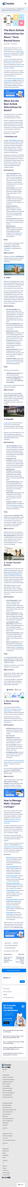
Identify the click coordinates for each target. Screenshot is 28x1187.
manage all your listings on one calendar (13, 846)
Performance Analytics (12, 899)
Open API (5, 1125)
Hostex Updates (7, 991)
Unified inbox (6, 1075)
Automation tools (7, 1107)
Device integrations (8, 1120)
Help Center (6, 1151)
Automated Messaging (12, 866)
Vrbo (5, 281)
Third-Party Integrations (13, 883)
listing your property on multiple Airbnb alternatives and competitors (12, 821)
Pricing (4, 1168)
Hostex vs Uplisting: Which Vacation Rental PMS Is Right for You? (13, 1048)
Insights (5, 994)
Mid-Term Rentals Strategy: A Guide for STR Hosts (13, 1031)
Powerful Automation (12, 875)
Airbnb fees (6, 250)
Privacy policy (6, 1172)
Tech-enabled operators (9, 1140)
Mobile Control (10, 906)
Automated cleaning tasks (9, 1109)
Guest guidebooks (7, 1095)
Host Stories (6, 988)
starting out (10, 62)
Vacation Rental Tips (8, 997)
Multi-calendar (6, 1084)
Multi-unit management (9, 1092)
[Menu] (25, 3)
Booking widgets (7, 1105)
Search (6, 978)
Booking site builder (8, 1103)
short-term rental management (11, 945)
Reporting (5, 1116)
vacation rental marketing (10, 947)
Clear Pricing (9, 912)
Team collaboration (8, 1112)
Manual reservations (8, 1097)
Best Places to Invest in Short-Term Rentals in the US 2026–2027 (13, 1036)
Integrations (6, 1148)
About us (5, 1166)
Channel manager (7, 1090)
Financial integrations (8, 1118)
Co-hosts (5, 1138)
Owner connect (7, 1114)
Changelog (5, 1155)
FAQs (4, 1157)
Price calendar (6, 1086)
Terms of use (6, 1174)
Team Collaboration (11, 890)
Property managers (8, 1135)
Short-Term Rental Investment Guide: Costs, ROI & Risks (13, 1042)
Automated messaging (8, 1079)
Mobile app (5, 1123)
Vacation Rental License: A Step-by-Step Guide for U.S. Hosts (13, 1054)
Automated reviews (8, 1088)
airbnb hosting (8, 943)
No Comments (14, 43)
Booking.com (15, 140)
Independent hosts (7, 1133)
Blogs (4, 1153)
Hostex (20, 233)
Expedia (6, 422)
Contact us (5, 1170)
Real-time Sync (10, 857)
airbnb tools (15, 943)
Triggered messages (8, 1081)
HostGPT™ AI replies (8, 1077)
